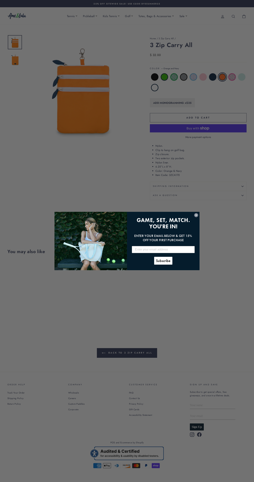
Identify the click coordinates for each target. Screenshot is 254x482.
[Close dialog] (196, 215)
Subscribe (163, 260)
